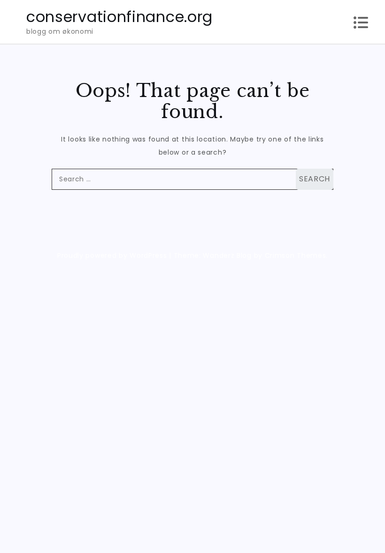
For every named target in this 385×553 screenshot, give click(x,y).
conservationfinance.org (119, 16)
